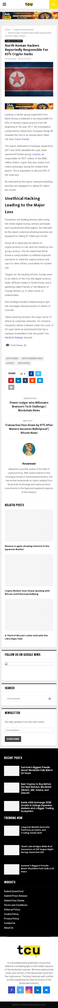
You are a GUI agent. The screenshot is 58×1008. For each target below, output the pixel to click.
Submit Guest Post (13, 891)
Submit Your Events (14, 900)
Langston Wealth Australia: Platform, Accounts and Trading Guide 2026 (35, 830)
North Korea (24, 363)
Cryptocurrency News (14, 41)
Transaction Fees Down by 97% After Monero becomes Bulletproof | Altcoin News (29, 429)
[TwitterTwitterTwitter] (20, 989)
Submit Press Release (15, 896)
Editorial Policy (12, 909)
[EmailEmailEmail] (46, 989)
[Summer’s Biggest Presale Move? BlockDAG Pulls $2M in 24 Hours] (11, 771)
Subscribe (13, 739)
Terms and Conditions (15, 905)
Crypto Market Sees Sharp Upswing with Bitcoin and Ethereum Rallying (27, 592)
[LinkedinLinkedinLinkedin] (37, 989)
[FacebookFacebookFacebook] (11, 989)
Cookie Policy (11, 914)
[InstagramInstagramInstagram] (29, 989)
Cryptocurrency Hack (32, 358)
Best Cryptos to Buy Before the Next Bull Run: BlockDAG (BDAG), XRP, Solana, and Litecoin (36, 788)
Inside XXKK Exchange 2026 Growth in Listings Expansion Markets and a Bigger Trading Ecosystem (37, 807)
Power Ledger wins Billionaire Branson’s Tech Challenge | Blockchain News (29, 406)
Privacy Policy (11, 918)
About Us (8, 928)
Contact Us (9, 923)
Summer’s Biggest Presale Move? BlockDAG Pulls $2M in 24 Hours (37, 770)
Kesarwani (12, 59)
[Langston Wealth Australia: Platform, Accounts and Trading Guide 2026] (11, 831)
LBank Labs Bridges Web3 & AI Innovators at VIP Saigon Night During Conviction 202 (37, 849)
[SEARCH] (49, 698)
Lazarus (10, 363)
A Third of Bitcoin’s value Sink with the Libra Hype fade (26, 637)
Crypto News (12, 358)
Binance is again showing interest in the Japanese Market (27, 547)
